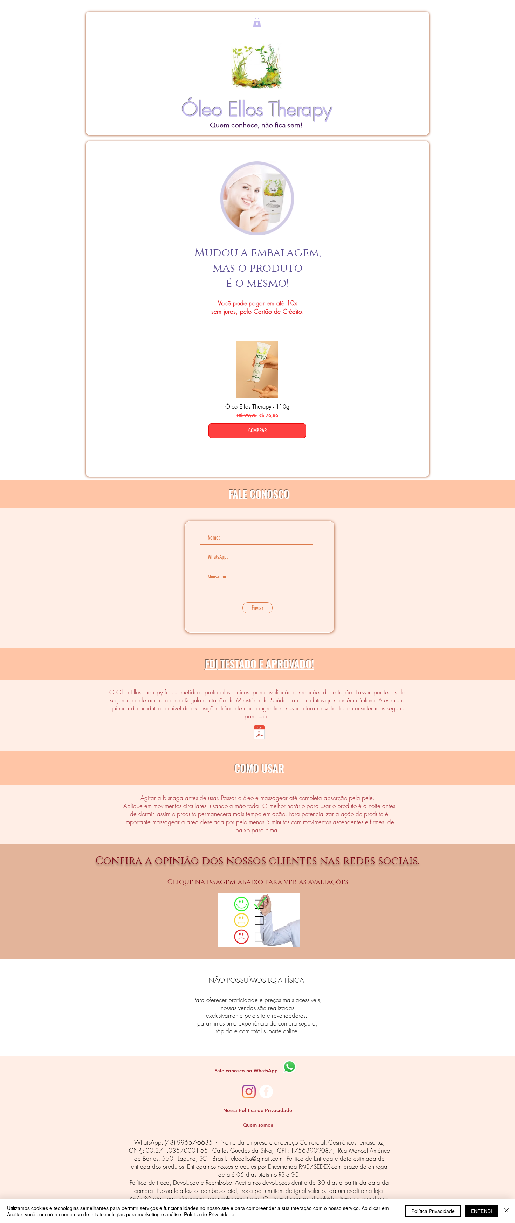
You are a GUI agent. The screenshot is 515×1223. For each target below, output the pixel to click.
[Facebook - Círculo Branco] (266, 1091)
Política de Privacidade (209, 1214)
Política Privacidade (433, 1211)
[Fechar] (506, 1211)
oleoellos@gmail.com (256, 1158)
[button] (257, 22)
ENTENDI (481, 1211)
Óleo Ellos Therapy (139, 692)
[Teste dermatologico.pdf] (259, 733)
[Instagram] (249, 1091)
